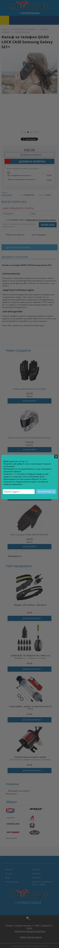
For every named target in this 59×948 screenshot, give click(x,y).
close (56, 456)
